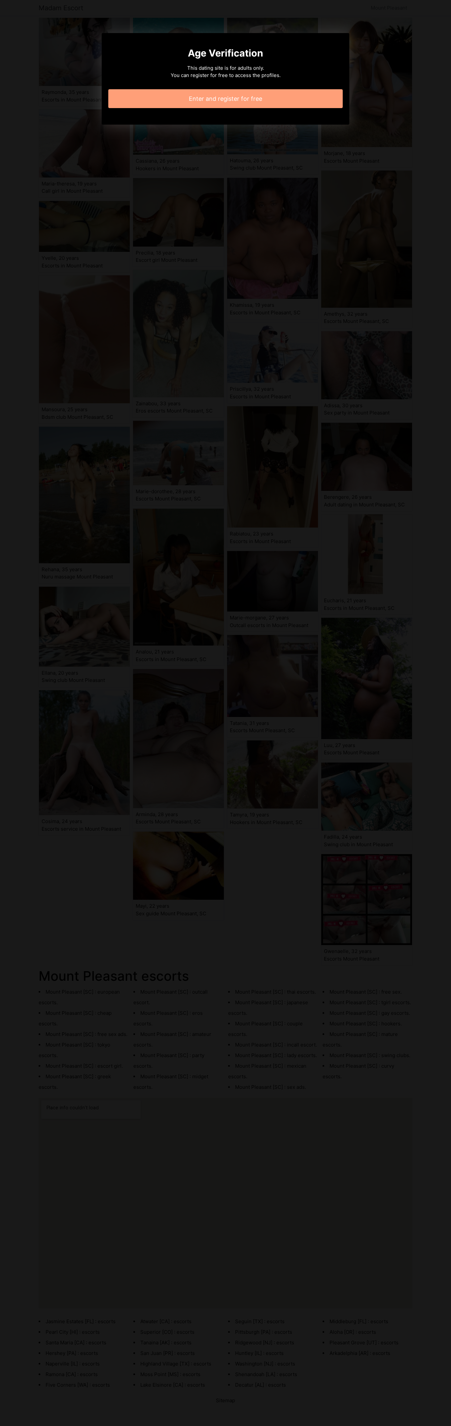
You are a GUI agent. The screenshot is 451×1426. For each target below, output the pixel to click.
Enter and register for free (225, 98)
